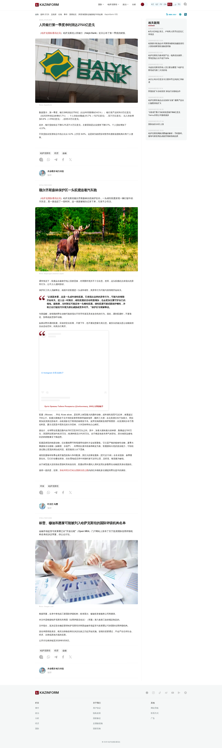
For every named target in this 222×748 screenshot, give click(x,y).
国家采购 (97, 728)
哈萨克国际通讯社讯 (51, 33)
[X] (70, 160)
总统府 (53, 14)
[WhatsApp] (48, 160)
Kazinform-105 (111, 14)
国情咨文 (73, 14)
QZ (156, 4)
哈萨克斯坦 (45, 153)
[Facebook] (63, 160)
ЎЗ (179, 4)
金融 (64, 153)
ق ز (174, 4)
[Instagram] (41, 160)
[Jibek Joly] (172, 14)
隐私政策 (97, 713)
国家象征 (97, 718)
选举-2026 (44, 14)
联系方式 (155, 713)
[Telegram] (56, 160)
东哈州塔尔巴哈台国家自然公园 (74, 470)
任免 (60, 14)
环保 (42, 486)
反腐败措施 (98, 723)
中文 (170, 4)
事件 (65, 14)
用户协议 (97, 708)
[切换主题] (144, 4)
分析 (134, 4)
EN (165, 4)
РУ (161, 4)
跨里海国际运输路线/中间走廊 (90, 14)
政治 (37, 713)
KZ (152, 4)
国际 (37, 728)
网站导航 (155, 708)
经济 (56, 153)
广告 (153, 718)
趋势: (37, 14)
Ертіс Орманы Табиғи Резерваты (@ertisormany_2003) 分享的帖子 (74, 406)
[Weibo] (166, 692)
